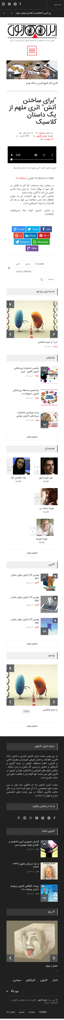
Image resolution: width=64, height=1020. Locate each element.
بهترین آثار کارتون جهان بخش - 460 (24, 599)
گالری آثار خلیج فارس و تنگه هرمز (42, 83)
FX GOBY (39, 264)
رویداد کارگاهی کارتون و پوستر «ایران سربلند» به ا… (24, 888)
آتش (18, 264)
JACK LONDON (23, 271)
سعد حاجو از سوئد (54, 966)
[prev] (10, 75)
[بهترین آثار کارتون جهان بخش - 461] (49, 582)
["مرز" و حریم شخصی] (32, 319)
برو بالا (15, 991)
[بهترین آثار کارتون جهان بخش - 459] (49, 626)
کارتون (43, 980)
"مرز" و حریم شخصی (48, 342)
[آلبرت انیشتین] (34, 941)
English (43, 1012)
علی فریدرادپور (46, 478)
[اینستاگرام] (3, 3)
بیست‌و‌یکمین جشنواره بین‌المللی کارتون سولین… (27, 414)
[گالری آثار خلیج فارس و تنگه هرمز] (32, 69)
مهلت (37, 375)
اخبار (37, 849)
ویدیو (42, 133)
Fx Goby (20, 178)
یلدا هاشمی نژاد (18, 478)
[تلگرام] (16, 4)
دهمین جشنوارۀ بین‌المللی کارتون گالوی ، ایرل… (26, 370)
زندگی (27, 264)
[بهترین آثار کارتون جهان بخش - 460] (49, 604)
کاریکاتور (30, 980)
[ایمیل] (9, 3)
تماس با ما (10, 1012)
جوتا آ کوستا (41, 539)
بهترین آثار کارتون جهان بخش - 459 (24, 621)
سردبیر (21, 1012)
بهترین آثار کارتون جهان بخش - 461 (24, 577)
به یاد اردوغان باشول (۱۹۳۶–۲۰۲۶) (31, 13)
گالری (37, 582)
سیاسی (17, 980)
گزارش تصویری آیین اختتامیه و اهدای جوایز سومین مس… (24, 843)
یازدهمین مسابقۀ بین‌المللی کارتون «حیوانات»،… (26, 392)
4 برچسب (48, 139)
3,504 (26, 711)
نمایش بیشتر (32, 437)
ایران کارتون (41, 136)
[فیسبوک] (20, 3)
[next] (54, 75)
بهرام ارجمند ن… (46, 508)
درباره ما (32, 1012)
